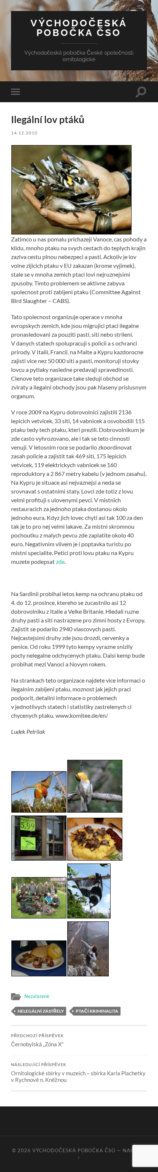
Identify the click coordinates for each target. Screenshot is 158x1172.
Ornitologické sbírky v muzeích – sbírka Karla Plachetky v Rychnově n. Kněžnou (78, 1072)
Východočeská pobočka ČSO (78, 27)
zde (60, 561)
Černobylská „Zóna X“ (37, 1040)
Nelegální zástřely (41, 1011)
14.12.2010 (24, 133)
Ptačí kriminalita (97, 1011)
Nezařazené (36, 996)
